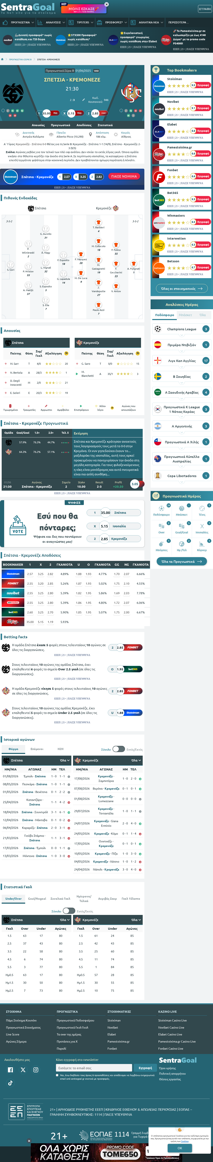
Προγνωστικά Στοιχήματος (23, 1027)
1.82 (79, 593)
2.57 (30, 574)
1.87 (79, 583)
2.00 (126, 612)
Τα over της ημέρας (69, 1034)
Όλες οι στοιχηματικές (178, 288)
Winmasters (176, 215)
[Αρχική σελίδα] (2, 59)
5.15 (40, 622)
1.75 (117, 583)
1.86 (79, 602)
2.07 (126, 574)
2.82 (50, 574)
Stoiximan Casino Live (172, 1020)
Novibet (173, 101)
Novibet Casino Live (171, 1027)
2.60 (30, 612)
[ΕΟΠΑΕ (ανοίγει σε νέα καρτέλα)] (120, 1135)
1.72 (117, 602)
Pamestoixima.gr (179, 147)
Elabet (172, 124)
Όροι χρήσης (167, 1068)
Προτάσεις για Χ (67, 1041)
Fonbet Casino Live (170, 1048)
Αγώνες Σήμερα (16, 1041)
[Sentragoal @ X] (23, 1069)
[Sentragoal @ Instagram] (35, 1069)
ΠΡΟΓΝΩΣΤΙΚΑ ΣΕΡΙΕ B (20, 59)
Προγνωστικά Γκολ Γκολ (72, 1027)
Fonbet (172, 170)
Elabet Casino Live (170, 1034)
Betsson (173, 261)
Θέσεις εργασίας (170, 1079)
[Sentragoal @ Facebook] (10, 1069)
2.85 (50, 583)
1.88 (79, 574)
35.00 (30, 622)
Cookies (184, 1141)
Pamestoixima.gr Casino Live (177, 1041)
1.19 (50, 622)
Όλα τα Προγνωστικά (179, 561)
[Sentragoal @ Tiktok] (10, 1083)
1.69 (117, 593)
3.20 (40, 583)
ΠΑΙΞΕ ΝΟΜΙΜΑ (124, 176)
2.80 (50, 593)
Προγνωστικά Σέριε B (60, 70)
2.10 (126, 583)
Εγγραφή (145, 1068)
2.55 (30, 583)
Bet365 (172, 193)
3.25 (40, 574)
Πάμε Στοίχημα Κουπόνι (21, 1020)
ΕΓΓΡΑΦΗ (205, 9)
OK (180, 1148)
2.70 (50, 612)
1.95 (88, 593)
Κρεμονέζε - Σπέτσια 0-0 (31, 144)
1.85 (79, 612)
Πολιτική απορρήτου (172, 1073)
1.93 (88, 574)
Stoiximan (174, 79)
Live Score (12, 1034)
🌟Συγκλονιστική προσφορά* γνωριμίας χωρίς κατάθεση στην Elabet (138, 37)
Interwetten (176, 238)
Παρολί (61, 1048)
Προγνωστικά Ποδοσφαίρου (75, 1020)
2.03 (126, 593)
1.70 (117, 574)
